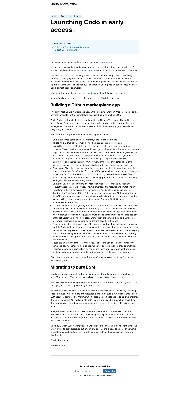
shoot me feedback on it (89, 93)
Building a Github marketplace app (72, 47)
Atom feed (91, 375)
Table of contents (62, 43)
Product (77, 16)
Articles (55, 16)
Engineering (66, 16)
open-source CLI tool (82, 70)
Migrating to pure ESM (66, 50)
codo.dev (108, 62)
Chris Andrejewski (64, 4)
